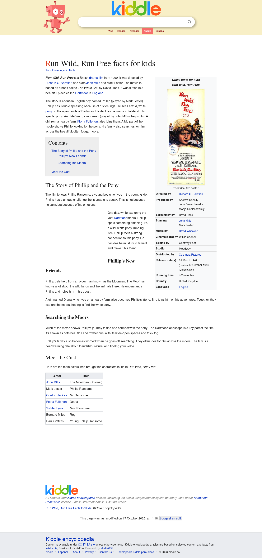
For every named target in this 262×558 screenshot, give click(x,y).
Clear (181, 22)
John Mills (185, 220)
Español (160, 31)
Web (110, 31)
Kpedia (147, 31)
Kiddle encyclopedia (81, 497)
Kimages (134, 31)
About (76, 552)
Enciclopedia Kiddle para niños (135, 552)
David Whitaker (188, 231)
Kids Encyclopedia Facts (60, 70)
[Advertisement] (130, 45)
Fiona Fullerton (87, 121)
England (97, 93)
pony (48, 111)
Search (189, 22)
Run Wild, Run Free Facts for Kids (68, 508)
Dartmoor (81, 93)
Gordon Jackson (57, 395)
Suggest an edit (170, 518)
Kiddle (49, 552)
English (183, 287)
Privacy (89, 552)
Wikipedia (51, 548)
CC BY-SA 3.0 (86, 544)
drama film (96, 77)
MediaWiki (107, 548)
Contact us (105, 552)
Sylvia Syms (54, 408)
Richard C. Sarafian (191, 194)
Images (121, 31)
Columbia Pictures (190, 254)
